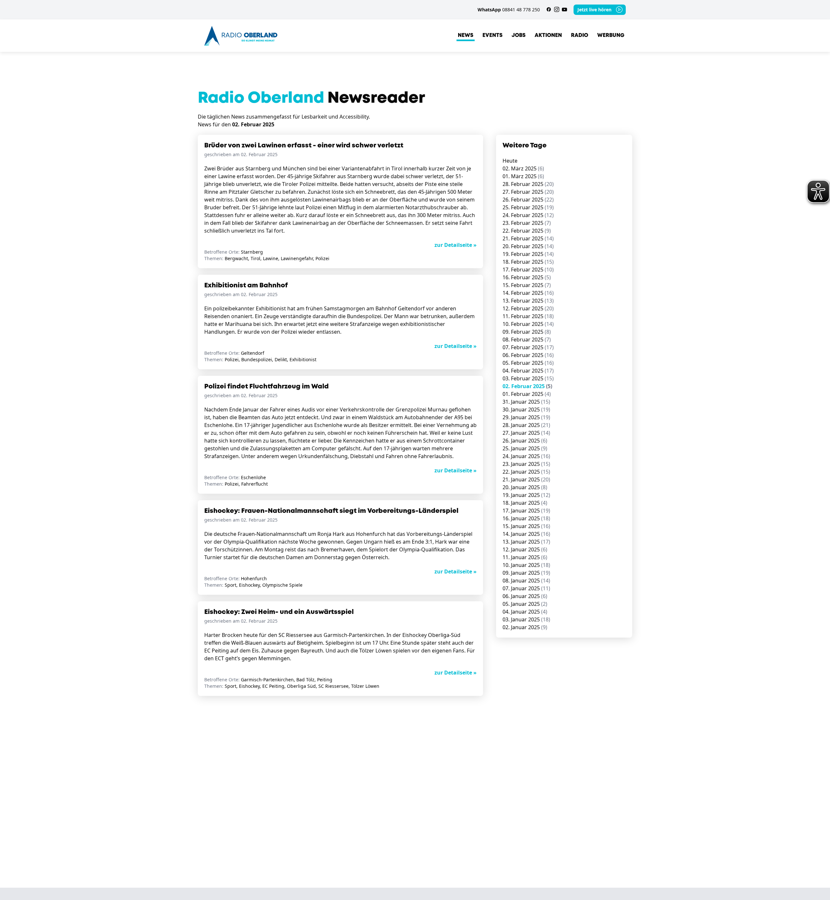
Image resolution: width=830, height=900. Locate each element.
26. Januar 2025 (525, 440)
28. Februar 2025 (528, 184)
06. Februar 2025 (528, 355)
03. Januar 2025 (526, 619)
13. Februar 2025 (528, 300)
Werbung (610, 35)
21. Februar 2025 (528, 238)
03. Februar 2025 (528, 378)
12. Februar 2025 (528, 308)
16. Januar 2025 (526, 518)
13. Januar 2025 (526, 541)
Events (492, 35)
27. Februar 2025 (528, 191)
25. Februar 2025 (528, 207)
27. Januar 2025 (526, 432)
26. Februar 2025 (528, 199)
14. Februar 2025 (528, 292)
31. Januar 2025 (526, 401)
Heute (510, 160)
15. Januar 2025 (526, 526)
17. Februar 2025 (528, 269)
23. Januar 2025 (526, 463)
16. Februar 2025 (527, 277)
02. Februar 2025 (527, 386)
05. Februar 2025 (528, 362)
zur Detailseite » (455, 244)
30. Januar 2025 (526, 409)
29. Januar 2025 (526, 417)
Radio (579, 35)
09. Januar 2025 (526, 572)
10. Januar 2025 (526, 565)
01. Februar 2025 (527, 394)
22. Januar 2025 (526, 471)
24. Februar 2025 (528, 215)
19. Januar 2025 (526, 495)
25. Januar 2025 (525, 448)
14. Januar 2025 (526, 533)
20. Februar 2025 (528, 246)
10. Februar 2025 (528, 324)
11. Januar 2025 (525, 557)
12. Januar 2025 (525, 549)
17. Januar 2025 (526, 510)
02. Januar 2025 (525, 627)
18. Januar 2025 (525, 502)
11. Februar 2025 (528, 316)
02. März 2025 (523, 168)
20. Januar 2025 (525, 487)
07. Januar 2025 (526, 588)
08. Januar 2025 (526, 580)
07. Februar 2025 (528, 347)
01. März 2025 (523, 176)
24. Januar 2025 (526, 456)
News (465, 35)
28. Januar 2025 (526, 425)
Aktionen (548, 35)
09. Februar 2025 (527, 331)
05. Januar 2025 (525, 603)
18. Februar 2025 (528, 261)
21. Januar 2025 (526, 479)
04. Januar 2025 (525, 611)
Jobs (519, 35)
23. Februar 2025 (527, 222)
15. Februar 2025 (527, 285)
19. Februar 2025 (528, 254)
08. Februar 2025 (527, 339)
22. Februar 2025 (527, 230)
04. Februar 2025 (528, 370)
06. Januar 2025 (525, 596)
